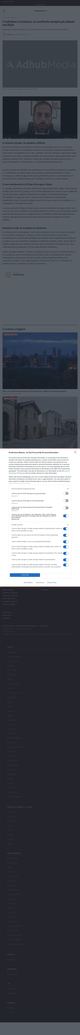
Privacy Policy (51, 582)
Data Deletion (28, 582)
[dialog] (40, 517)
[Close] (76, 453)
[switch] (66, 493)
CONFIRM (25, 575)
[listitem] (40, 489)
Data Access (40, 582)
